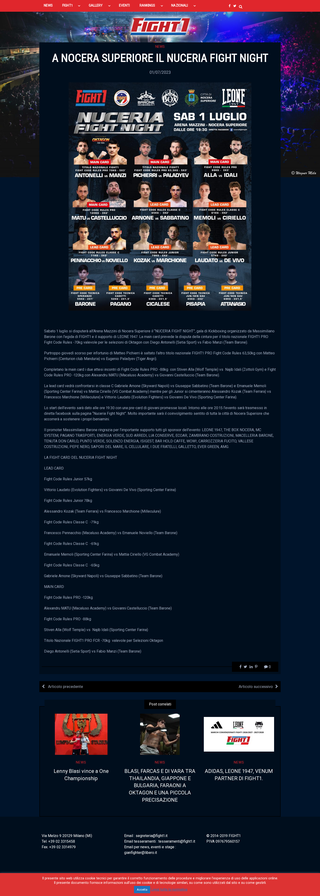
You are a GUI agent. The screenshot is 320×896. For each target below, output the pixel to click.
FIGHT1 (67, 5)
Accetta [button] (142, 889)
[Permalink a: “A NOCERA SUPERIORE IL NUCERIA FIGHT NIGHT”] (160, 196)
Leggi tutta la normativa (169, 889)
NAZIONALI (179, 5)
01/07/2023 (160, 72)
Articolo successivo (256, 686)
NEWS (48, 5)
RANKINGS (147, 5)
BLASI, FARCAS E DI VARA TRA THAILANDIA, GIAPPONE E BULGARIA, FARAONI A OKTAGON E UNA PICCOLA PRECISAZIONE (159, 785)
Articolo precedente (65, 686)
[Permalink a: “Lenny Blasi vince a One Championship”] (81, 734)
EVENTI (124, 5)
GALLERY (96, 5)
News (160, 46)
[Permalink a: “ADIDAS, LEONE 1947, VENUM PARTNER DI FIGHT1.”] (238, 734)
